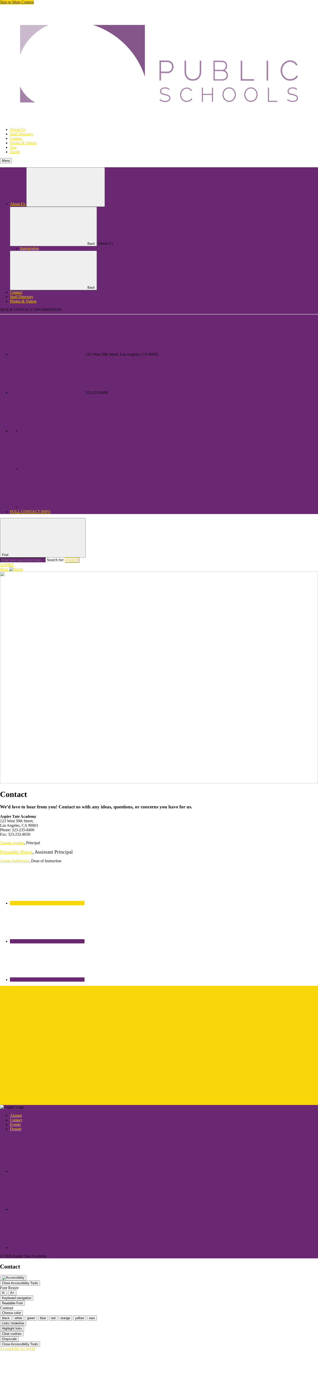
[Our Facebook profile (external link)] (57, 469)
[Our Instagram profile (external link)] (57, 431)
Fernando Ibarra (16, 852)
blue (43, 1318)
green (31, 1318)
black (6, 1318)
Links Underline (13, 1323)
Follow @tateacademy (93, 1022)
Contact (16, 138)
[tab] (47, 903)
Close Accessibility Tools (20, 1283)
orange (65, 1318)
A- (3, 1293)
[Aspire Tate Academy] (159, 121)
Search (72, 560)
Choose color (11, 1313)
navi (92, 1318)
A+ (12, 1293)
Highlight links (12, 1328)
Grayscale (9, 1339)
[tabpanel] (159, 1005)
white (18, 1318)
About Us (17, 129)
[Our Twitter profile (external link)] (57, 507)
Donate (15, 1129)
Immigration (29, 248)
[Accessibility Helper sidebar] (13, 1277)
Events (15, 1124)
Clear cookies (12, 1334)
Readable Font (12, 1303)
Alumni (16, 1115)
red (53, 1318)
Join (13, 147)
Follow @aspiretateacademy (22, 1103)
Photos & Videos (23, 143)
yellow (79, 1318)
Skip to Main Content (17, 2)
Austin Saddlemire (14, 861)
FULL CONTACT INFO (30, 512)
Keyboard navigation (16, 1298)
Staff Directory (21, 134)
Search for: (56, 560)
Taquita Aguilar (12, 843)
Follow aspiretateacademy (96, 1060)
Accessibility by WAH (17, 1349)
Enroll (15, 152)
